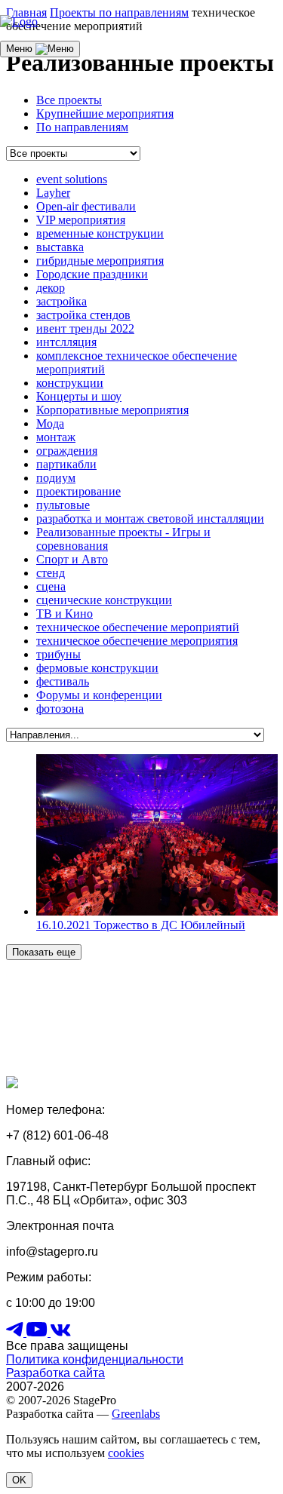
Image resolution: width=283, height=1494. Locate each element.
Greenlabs (136, 1413)
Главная (26, 12)
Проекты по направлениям (119, 12)
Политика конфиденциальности (94, 1359)
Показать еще (43, 952)
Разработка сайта (55, 1373)
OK (19, 1480)
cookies (126, 1452)
